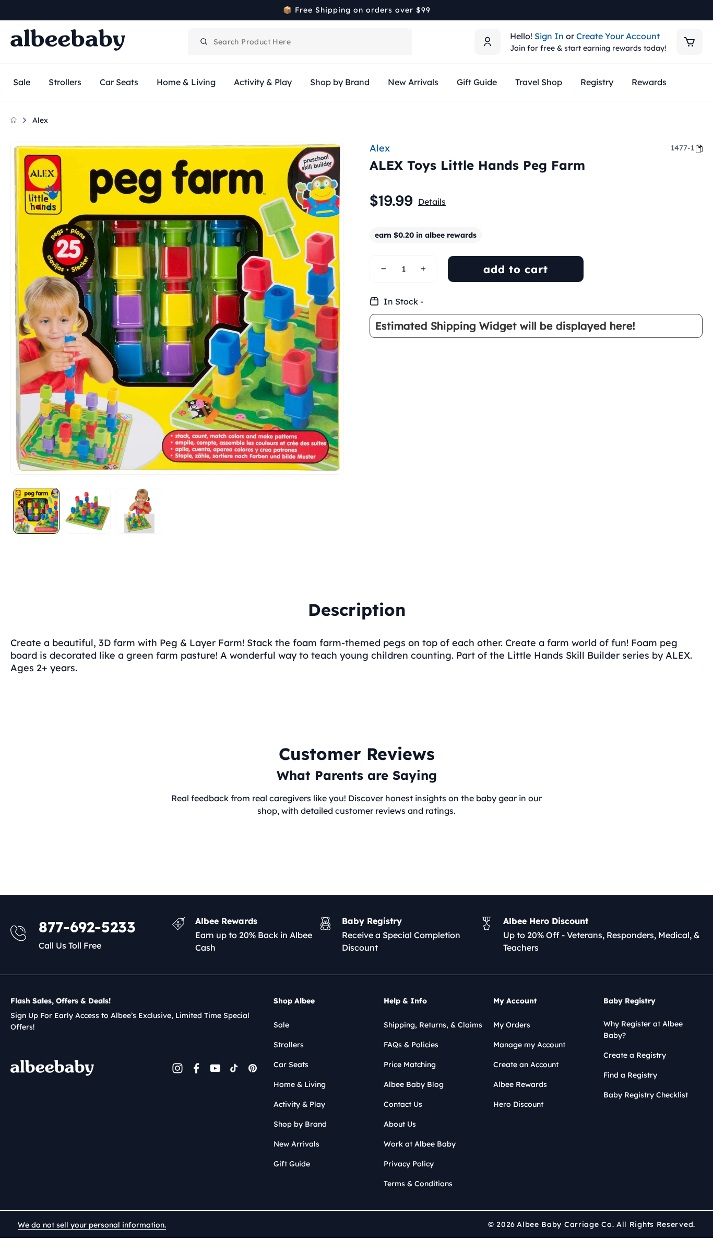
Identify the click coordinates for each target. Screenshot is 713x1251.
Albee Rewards (520, 1084)
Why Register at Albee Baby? (643, 1029)
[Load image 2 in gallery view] (88, 511)
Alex (40, 120)
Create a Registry (634, 1055)
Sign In (549, 36)
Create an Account (525, 1064)
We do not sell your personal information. (92, 1225)
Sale (281, 1025)
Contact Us (403, 1104)
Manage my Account (529, 1044)
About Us (400, 1124)
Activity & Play (299, 1104)
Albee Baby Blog (414, 1084)
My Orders (511, 1025)
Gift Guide (292, 1163)
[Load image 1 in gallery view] (36, 511)
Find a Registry (630, 1075)
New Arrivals (296, 1144)
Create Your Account (618, 36)
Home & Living (300, 1084)
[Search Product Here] (204, 42)
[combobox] (300, 41)
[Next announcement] (698, 10)
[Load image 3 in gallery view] (139, 511)
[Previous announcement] (14, 10)
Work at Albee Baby (420, 1144)
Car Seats (291, 1064)
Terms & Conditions (418, 1183)
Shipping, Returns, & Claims (433, 1025)
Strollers (289, 1044)
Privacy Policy (409, 1163)
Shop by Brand (300, 1124)
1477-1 (682, 148)
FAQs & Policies (411, 1044)
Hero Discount (518, 1104)
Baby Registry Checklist (645, 1095)
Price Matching (410, 1064)
